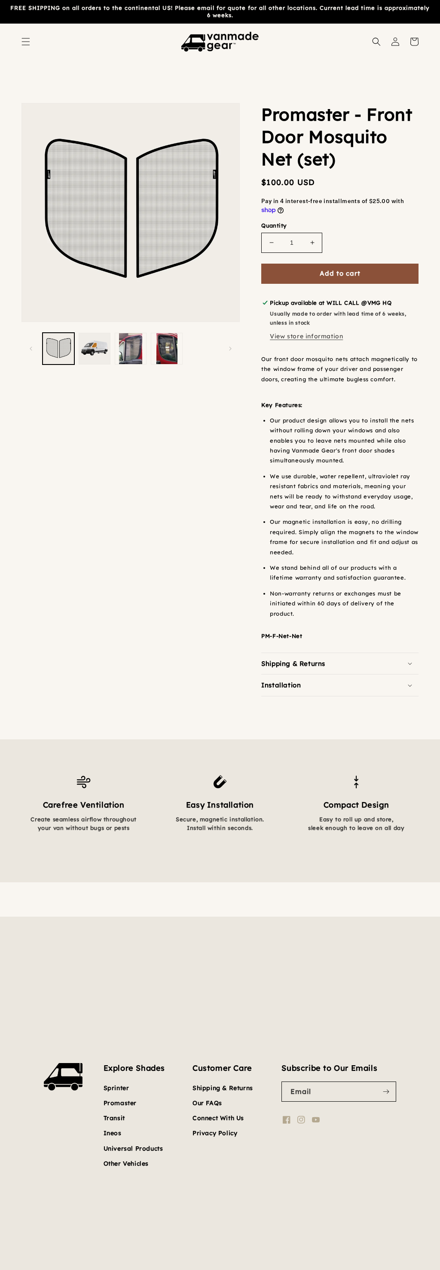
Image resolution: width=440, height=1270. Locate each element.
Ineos (113, 1133)
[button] (25, 41)
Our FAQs (207, 1103)
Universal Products (133, 1148)
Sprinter (116, 1088)
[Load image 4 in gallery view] (167, 349)
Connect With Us (218, 1118)
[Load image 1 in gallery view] (58, 349)
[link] (83, 769)
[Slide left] (30, 348)
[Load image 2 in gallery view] (94, 349)
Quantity (274, 225)
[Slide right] (230, 348)
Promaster (120, 1103)
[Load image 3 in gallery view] (131, 349)
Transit (114, 1118)
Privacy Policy (214, 1133)
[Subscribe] (386, 1092)
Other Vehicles (126, 1163)
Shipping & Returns (222, 1088)
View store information (306, 336)
